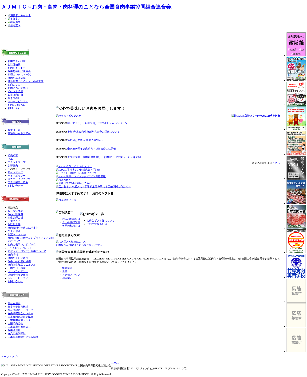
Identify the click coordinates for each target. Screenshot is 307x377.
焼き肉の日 (14, 98)
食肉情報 (13, 254)
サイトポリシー (17, 175)
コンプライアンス (18, 271)
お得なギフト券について (101, 220)
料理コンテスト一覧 (19, 74)
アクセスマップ (17, 162)
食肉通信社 (14, 330)
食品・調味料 (15, 214)
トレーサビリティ (18, 101)
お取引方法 (14, 224)
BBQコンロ (14, 221)
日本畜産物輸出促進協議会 (23, 337)
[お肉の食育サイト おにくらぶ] (74, 166)
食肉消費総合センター (20, 313)
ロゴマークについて (19, 179)
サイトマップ (15, 172)
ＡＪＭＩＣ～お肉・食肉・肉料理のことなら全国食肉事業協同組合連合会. (86, 7)
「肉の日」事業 (17, 268)
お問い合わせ (15, 108)
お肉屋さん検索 (17, 61)
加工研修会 (14, 231)
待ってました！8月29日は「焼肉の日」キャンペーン (97, 123)
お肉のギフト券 (17, 68)
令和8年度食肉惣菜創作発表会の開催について (93, 131)
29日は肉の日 (15, 94)
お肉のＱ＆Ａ (15, 84)
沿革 (10, 158)
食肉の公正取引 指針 (19, 261)
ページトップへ (10, 356)
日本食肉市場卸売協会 (20, 316)
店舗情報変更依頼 (18, 274)
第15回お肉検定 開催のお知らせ (85, 140)
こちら (276, 163)
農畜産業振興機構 (18, 306)
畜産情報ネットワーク (20, 310)
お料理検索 (14, 64)
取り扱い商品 (15, 211)
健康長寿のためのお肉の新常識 (25, 81)
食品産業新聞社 (17, 333)
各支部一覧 (14, 130)
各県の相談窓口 (71, 225)
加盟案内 (13, 165)
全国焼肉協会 (15, 323)
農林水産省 (14, 303)
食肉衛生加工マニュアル (22, 264)
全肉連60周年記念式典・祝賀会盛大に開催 (91, 148)
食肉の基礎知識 (17, 78)
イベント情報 (15, 91)
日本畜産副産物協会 (19, 327)
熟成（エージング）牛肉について (27, 251)
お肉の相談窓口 (17, 104)
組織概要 (13, 155)
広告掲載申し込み (18, 182)
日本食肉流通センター (20, 320)
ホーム (115, 362)
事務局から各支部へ (19, 133)
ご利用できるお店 (97, 224)
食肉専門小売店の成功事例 (23, 227)
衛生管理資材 (15, 217)
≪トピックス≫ (72, 115)
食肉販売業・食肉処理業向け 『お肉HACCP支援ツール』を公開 (104, 157)
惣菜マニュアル (17, 234)
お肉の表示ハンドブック (22, 244)
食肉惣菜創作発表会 (19, 71)
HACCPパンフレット (20, 248)
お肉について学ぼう (19, 88)
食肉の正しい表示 (18, 258)
